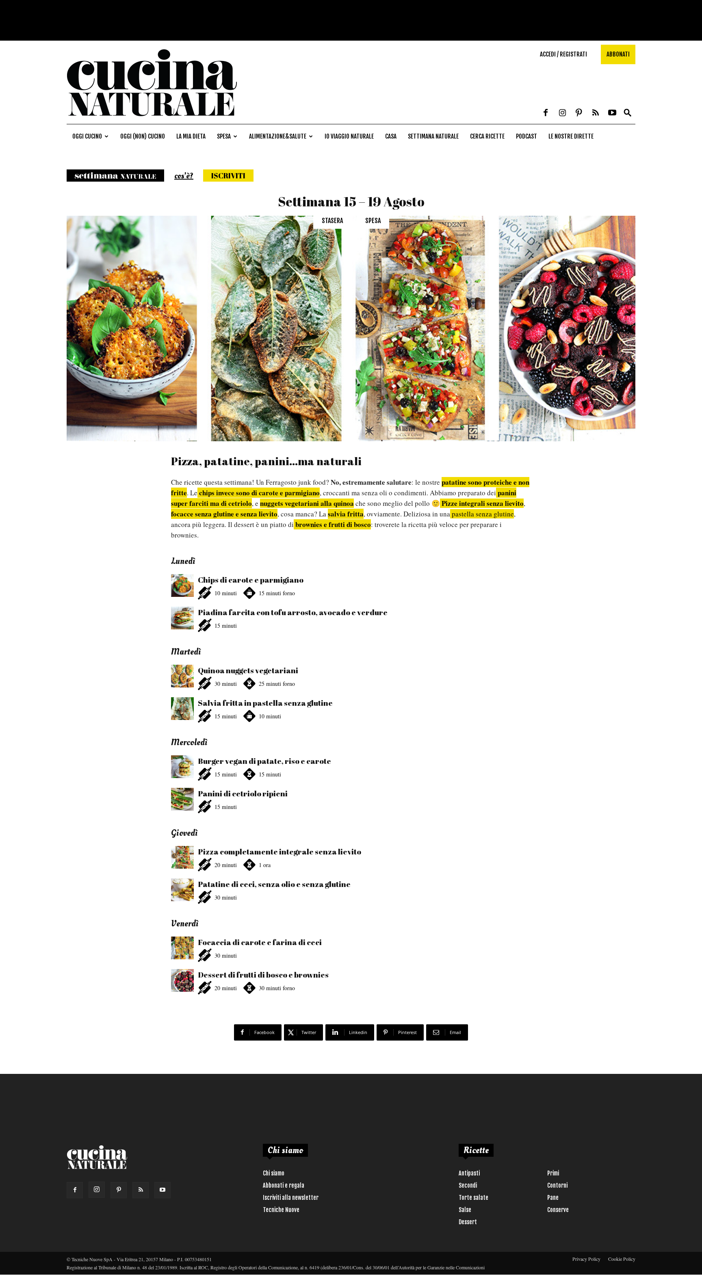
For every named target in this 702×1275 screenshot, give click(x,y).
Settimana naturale (433, 136)
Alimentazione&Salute (277, 136)
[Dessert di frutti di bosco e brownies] (182, 980)
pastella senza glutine (482, 513)
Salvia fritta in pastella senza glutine (265, 703)
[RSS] (595, 113)
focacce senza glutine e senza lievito (224, 514)
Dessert (468, 1222)
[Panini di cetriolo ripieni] (182, 799)
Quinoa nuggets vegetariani (248, 670)
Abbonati (618, 54)
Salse (465, 1209)
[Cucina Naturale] (152, 120)
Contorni (557, 1185)
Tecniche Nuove (281, 1209)
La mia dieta (191, 136)
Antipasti (469, 1173)
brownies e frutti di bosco (332, 524)
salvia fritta (346, 514)
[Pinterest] (579, 113)
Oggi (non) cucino (142, 136)
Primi (553, 1173)
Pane (553, 1197)
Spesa (224, 136)
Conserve (558, 1209)
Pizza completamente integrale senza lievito (279, 851)
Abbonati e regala (283, 1185)
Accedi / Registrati (563, 54)
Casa (390, 136)
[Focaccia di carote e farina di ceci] (182, 948)
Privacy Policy (586, 1258)
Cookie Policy (621, 1258)
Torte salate (473, 1197)
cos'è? (183, 176)
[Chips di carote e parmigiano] (182, 585)
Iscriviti (228, 175)
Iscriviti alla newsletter (290, 1197)
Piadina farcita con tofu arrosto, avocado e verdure (293, 612)
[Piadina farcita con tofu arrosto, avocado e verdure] (182, 618)
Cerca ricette (487, 136)
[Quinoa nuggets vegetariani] (182, 676)
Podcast (526, 136)
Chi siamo (273, 1173)
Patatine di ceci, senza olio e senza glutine (274, 884)
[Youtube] (612, 113)
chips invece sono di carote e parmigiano (258, 493)
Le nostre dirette (571, 136)
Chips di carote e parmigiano (250, 580)
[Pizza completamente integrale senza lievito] (182, 857)
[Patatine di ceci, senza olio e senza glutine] (182, 889)
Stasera (332, 221)
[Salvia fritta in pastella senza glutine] (182, 708)
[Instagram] (562, 113)
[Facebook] (545, 113)
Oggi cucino (87, 136)
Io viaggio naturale (349, 136)
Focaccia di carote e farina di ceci (260, 942)
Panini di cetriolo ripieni (243, 793)
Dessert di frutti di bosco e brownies (263, 974)
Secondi (468, 1185)
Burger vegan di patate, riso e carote (264, 761)
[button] (627, 113)
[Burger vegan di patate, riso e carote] (182, 766)
